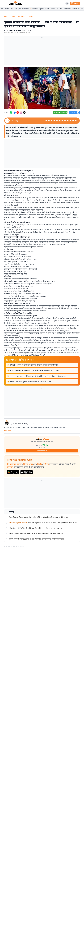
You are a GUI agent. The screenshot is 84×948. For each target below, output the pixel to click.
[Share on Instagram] (21, 112)
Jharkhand (21, 17)
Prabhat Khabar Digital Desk (24, 423)
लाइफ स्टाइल (67, 9)
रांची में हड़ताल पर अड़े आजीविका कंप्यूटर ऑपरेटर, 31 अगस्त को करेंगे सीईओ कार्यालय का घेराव (38, 376)
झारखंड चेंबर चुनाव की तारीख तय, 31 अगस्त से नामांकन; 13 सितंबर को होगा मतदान (35, 370)
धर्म (79, 9)
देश (8, 464)
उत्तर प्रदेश (18, 9)
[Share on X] (24, 112)
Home (6, 17)
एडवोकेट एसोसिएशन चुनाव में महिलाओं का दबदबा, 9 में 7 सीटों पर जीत (30, 381)
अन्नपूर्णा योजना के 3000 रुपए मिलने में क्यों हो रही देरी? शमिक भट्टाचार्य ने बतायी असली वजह (36, 533)
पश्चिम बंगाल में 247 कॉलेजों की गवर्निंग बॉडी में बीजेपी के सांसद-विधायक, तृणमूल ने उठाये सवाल (36, 528)
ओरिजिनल (34, 9)
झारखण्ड (7, 9)
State (13, 17)
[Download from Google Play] (13, 472)
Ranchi (31, 17)
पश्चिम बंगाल (25, 9)
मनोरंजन (53, 9)
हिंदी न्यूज (10, 467)
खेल (82, 9)
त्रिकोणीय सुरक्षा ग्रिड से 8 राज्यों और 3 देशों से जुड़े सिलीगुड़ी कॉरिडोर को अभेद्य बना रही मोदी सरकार (38, 517)
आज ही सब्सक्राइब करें (42, 451)
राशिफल (75, 9)
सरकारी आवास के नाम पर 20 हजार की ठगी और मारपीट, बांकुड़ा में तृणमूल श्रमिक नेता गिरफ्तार (36, 539)
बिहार (12, 9)
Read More (7, 430)
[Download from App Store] (26, 472)
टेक (57, 9)
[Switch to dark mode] (67, 3)
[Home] (16, 3)
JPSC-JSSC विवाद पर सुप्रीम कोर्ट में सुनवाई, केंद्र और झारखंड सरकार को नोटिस (34, 365)
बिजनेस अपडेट (28, 464)
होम (2, 9)
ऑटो (61, 9)
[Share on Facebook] (14, 112)
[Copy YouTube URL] (17, 112)
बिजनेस (47, 9)
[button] (42, 88)
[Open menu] (6, 3)
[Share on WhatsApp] (11, 112)
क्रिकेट (39, 464)
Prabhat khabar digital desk (20, 30)
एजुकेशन (41, 9)
